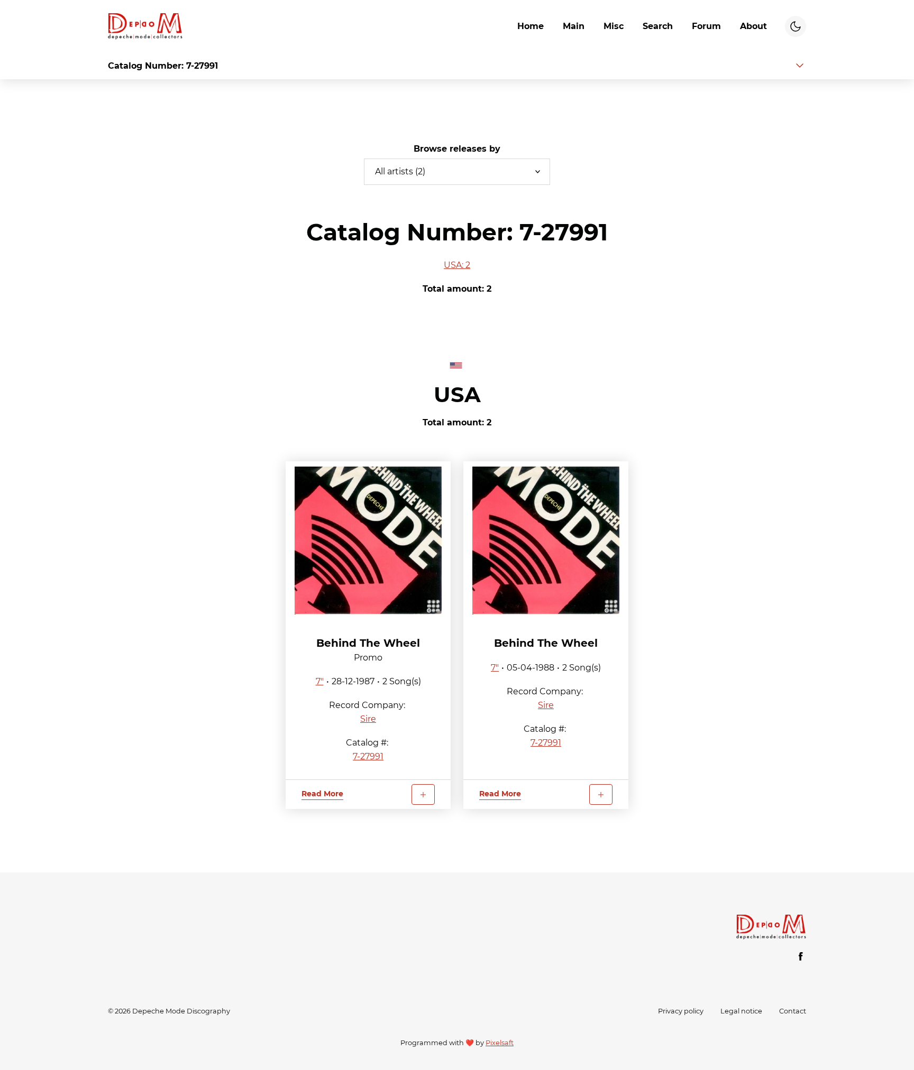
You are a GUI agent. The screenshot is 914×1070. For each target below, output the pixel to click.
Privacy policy (680, 1011)
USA (457, 394)
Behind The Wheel (368, 643)
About (753, 26)
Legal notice (741, 1011)
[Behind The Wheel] (368, 540)
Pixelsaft (500, 1043)
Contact (792, 1011)
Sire (368, 719)
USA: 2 (457, 265)
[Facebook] (801, 956)
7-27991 (368, 756)
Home (530, 26)
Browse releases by (457, 149)
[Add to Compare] (423, 794)
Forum (706, 26)
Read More (322, 793)
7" (320, 681)
